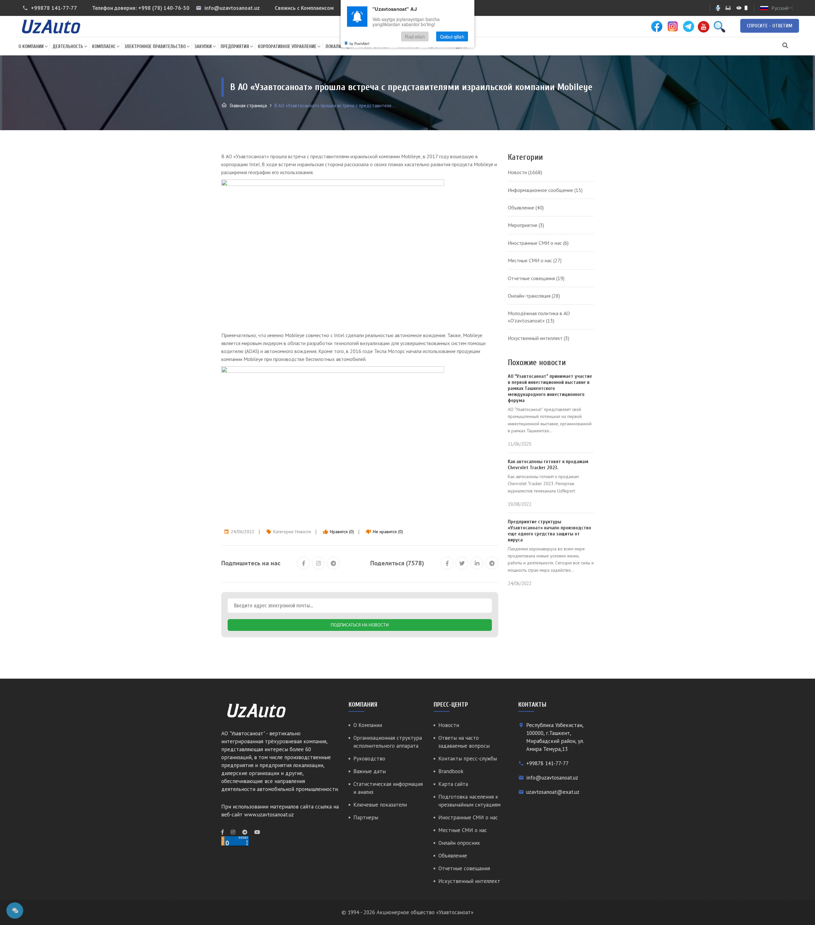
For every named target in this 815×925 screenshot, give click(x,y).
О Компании (31, 46)
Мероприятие (526, 225)
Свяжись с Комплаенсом (304, 7)
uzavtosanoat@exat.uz (552, 791)
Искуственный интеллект (538, 338)
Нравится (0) (338, 531)
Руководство (369, 758)
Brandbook (451, 771)
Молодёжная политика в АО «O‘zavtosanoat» (539, 316)
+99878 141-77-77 (54, 7)
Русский (782, 8)
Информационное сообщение (545, 190)
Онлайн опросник (459, 842)
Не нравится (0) (384, 531)
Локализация (339, 46)
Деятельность (68, 46)
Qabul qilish (452, 36)
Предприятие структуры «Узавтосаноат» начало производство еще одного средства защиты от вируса (549, 531)
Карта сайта (453, 783)
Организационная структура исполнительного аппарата (387, 741)
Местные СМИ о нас (535, 260)
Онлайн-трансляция (534, 296)
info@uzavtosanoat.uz (232, 7)
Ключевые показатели (380, 804)
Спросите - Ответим (769, 26)
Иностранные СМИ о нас (538, 243)
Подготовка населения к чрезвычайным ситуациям (469, 800)
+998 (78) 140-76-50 (163, 7)
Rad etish (415, 36)
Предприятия (235, 46)
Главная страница (248, 105)
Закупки (203, 46)
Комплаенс (104, 46)
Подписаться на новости (360, 625)
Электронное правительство (155, 46)
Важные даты (369, 771)
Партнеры (365, 817)
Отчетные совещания (536, 278)
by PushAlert (359, 43)
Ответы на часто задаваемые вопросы (464, 741)
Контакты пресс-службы (467, 758)
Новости (303, 531)
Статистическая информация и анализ (388, 787)
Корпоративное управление (287, 46)
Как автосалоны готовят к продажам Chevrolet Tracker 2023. (548, 464)
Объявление (526, 207)
